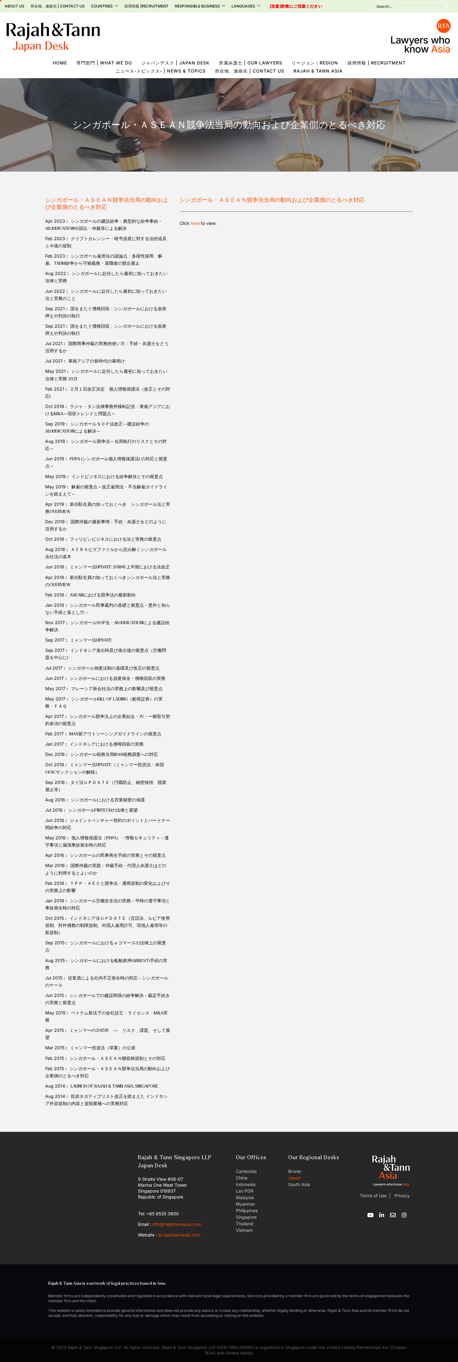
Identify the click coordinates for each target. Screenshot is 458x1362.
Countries (102, 6)
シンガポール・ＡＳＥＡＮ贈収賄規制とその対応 (117, 1058)
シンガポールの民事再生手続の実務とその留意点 (118, 855)
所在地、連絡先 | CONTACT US (58, 6)
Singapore (246, 1217)
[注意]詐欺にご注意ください (296, 6)
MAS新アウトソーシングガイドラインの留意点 (115, 734)
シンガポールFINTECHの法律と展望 (103, 810)
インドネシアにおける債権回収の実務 (106, 744)
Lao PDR (244, 1191)
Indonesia (245, 1184)
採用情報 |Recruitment (146, 6)
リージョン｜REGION (315, 62)
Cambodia (246, 1171)
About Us (14, 6)
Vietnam (244, 1230)
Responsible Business (197, 6)
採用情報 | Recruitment (376, 62)
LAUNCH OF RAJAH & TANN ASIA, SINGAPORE (114, 1086)
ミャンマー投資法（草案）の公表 (103, 1048)
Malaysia (245, 1197)
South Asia (299, 1184)
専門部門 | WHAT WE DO (104, 62)
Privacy (401, 1195)
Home (60, 62)
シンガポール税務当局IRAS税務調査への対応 (114, 754)
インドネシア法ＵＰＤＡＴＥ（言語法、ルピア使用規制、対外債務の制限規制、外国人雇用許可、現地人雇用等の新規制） (107, 925)
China (241, 1177)
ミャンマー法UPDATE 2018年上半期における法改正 (120, 567)
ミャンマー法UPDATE (91, 640)
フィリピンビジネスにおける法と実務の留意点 (115, 539)
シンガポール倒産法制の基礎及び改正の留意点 (114, 668)
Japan (294, 1177)
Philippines (247, 1210)
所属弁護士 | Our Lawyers (250, 62)
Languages (243, 6)
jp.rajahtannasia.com (179, 1234)
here (195, 223)
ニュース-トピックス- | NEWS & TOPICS (161, 71)
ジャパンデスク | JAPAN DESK (175, 62)
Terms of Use (373, 1195)
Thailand (244, 1223)
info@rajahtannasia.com (176, 1224)
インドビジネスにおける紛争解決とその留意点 (117, 476)
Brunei (294, 1171)
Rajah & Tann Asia (318, 71)
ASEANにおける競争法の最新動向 (103, 595)
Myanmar (245, 1204)
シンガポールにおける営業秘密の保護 (108, 800)
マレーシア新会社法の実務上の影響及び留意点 (117, 688)
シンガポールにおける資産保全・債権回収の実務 (117, 678)
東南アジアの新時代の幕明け (96, 361)
